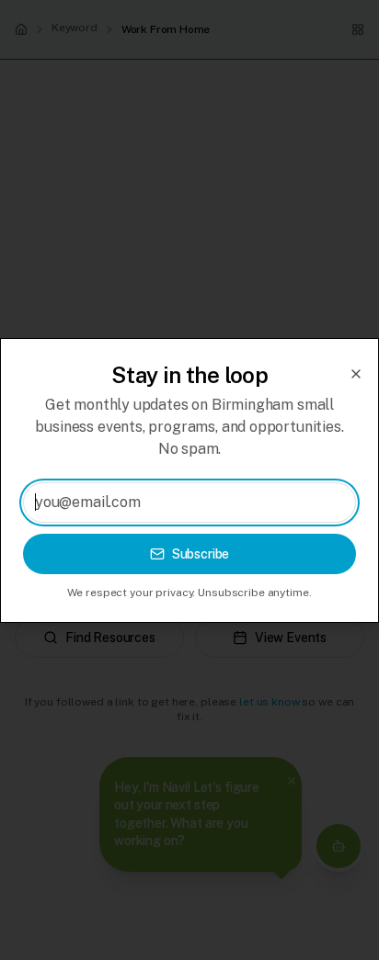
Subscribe (201, 554)
